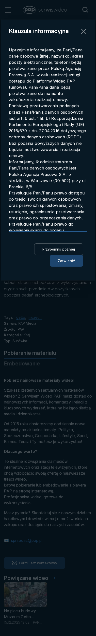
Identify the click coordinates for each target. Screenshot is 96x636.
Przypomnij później (58, 249)
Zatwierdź (66, 261)
